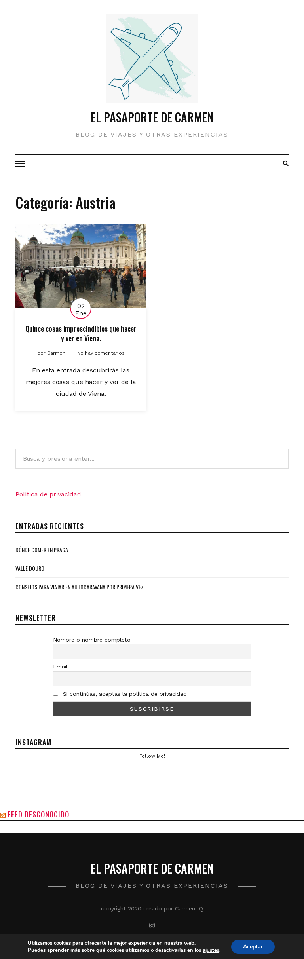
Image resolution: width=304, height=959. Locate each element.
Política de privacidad (48, 494)
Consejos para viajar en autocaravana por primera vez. (80, 587)
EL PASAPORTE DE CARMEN (152, 117)
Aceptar (253, 946)
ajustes (211, 950)
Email (60, 666)
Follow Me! (152, 756)
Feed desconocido (38, 814)
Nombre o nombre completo (92, 639)
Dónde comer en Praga (41, 549)
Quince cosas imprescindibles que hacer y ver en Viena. (81, 333)
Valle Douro (29, 568)
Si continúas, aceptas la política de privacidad (124, 694)
